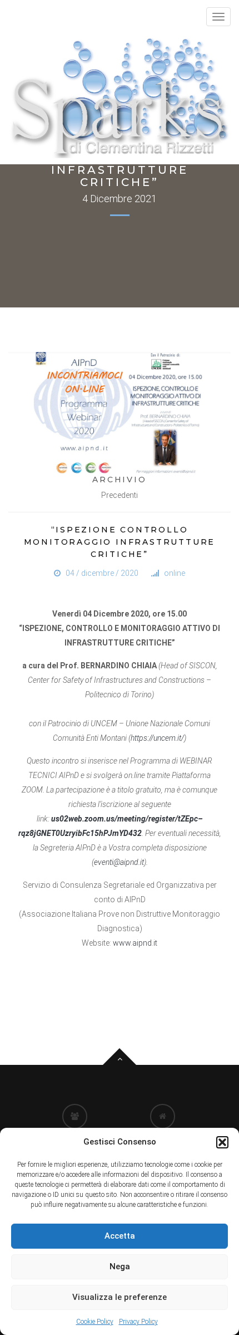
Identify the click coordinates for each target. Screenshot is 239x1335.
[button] (222, 1142)
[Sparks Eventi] (119, 97)
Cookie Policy (94, 1322)
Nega (119, 1266)
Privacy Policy (138, 1322)
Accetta (119, 1236)
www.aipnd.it (135, 942)
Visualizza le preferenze (119, 1297)
